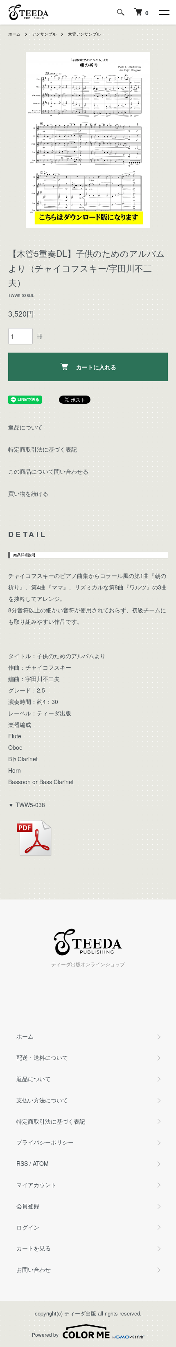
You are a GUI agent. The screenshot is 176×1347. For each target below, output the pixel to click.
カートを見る (33, 1248)
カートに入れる (96, 367)
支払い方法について (42, 1100)
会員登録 (27, 1206)
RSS (22, 1163)
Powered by (45, 1334)
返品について (25, 427)
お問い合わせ (33, 1269)
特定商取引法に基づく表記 (42, 449)
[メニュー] (163, 12)
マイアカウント (36, 1185)
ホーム (14, 34)
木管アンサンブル (84, 34)
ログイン (27, 1227)
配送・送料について (42, 1057)
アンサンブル (44, 34)
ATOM (41, 1163)
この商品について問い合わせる (48, 471)
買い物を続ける (28, 493)
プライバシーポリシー (45, 1142)
